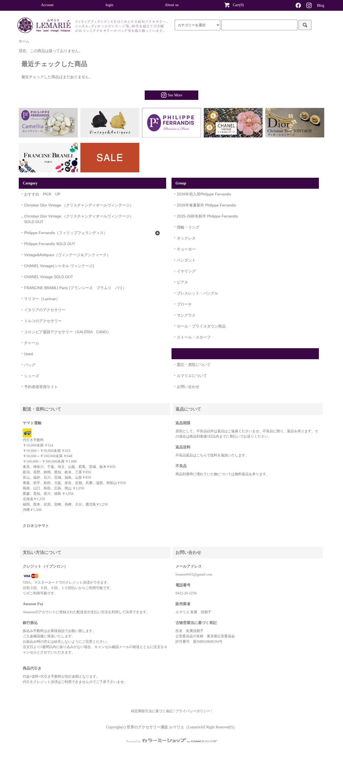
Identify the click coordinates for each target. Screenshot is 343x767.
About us (171, 5)
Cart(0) (238, 5)
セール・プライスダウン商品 (201, 326)
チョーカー (186, 249)
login (109, 5)
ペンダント (186, 260)
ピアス (182, 282)
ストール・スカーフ (194, 337)
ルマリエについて (192, 375)
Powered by (133, 741)
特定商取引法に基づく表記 (152, 711)
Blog (320, 5)
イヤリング (186, 271)
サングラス (186, 315)
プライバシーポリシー (193, 711)
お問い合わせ (188, 386)
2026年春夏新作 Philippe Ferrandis (206, 205)
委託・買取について (194, 364)
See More (175, 95)
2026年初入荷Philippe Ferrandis (204, 194)
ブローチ (184, 304)
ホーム (24, 41)
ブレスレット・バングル (197, 293)
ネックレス (186, 238)
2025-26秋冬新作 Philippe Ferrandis (207, 216)
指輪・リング (188, 227)
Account (47, 5)
